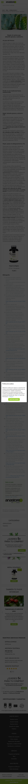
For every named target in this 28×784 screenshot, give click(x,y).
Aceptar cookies (14, 399)
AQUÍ (18, 395)
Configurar (10, 396)
